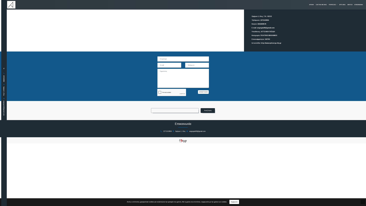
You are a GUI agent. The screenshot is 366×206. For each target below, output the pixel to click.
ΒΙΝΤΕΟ (350, 4)
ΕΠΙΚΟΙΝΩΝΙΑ (358, 4)
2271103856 (264, 20)
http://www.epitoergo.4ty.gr (271, 43)
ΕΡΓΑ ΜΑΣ (342, 4)
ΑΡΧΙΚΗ (311, 4)
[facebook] (4, 68)
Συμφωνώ (234, 202)
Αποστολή (203, 92)
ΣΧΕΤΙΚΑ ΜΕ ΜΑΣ (321, 4)
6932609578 (262, 24)
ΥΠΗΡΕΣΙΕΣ (332, 4)
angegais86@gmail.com (4, 108)
